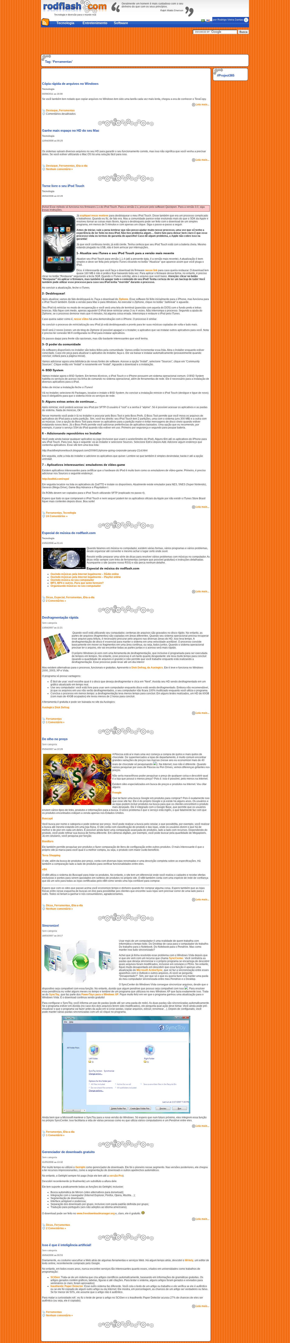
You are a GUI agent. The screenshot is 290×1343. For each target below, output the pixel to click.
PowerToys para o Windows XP (99, 994)
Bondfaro (47, 841)
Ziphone (123, 299)
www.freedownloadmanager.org (96, 1213)
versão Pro (116, 1175)
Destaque (52, 110)
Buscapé (47, 818)
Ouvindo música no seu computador (72, 580)
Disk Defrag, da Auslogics (147, 667)
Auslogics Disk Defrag (55, 707)
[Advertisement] (145, 43)
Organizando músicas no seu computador (76, 585)
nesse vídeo (81, 319)
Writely (189, 1260)
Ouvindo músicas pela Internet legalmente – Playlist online (86, 577)
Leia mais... (202, 104)
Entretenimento (95, 23)
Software (121, 23)
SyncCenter (176, 958)
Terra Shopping (51, 855)
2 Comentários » (56, 600)
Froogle (116, 792)
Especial (59, 597)
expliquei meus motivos (94, 215)
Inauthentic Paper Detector (67, 1286)
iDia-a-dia (81, 165)
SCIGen (55, 1277)
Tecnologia (65, 23)
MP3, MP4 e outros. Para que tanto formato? (77, 583)
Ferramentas (67, 110)
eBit (44, 869)
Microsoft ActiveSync (150, 970)
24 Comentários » (57, 516)
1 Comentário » (55, 722)
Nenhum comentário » (59, 169)
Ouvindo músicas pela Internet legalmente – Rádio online (85, 574)
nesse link (151, 270)
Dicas (49, 597)
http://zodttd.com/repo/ (55, 478)
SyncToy (54, 994)
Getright (80, 1167)
